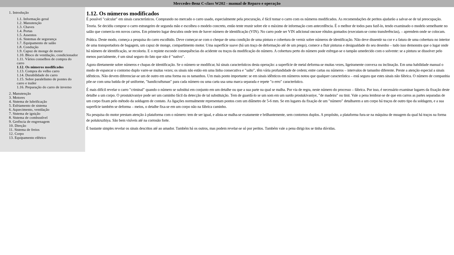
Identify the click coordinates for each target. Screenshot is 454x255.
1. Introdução (19, 12)
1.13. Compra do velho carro (38, 71)
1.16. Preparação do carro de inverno (44, 87)
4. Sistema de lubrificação (28, 101)
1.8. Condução (28, 47)
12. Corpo (16, 134)
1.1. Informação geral (33, 19)
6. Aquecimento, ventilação (29, 109)
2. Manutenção (20, 93)
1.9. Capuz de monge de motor (40, 51)
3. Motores (17, 97)
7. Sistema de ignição (24, 113)
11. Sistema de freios (24, 130)
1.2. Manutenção (29, 23)
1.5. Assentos (26, 35)
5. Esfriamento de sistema (28, 105)
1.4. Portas (24, 31)
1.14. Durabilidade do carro (37, 75)
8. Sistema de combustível (28, 117)
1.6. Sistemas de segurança (37, 39)
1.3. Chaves (25, 27)
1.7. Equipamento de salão (36, 43)
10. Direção (17, 126)
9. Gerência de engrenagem (29, 121)
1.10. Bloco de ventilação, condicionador (47, 55)
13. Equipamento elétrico (27, 138)
